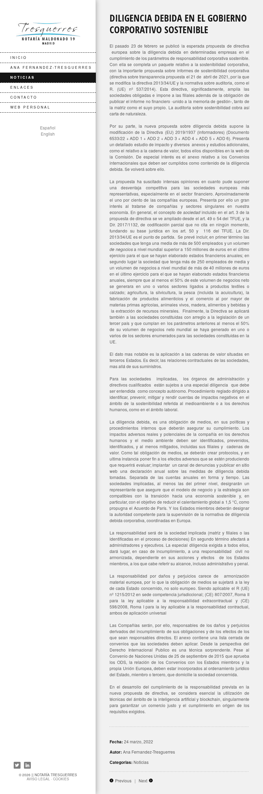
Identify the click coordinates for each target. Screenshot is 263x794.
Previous (123, 780)
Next (143, 780)
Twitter (17, 765)
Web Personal (30, 107)
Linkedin (27, 765)
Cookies (61, 779)
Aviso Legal (38, 779)
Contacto (23, 97)
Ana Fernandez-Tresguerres (51, 67)
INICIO (18, 57)
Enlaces (22, 87)
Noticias (22, 77)
